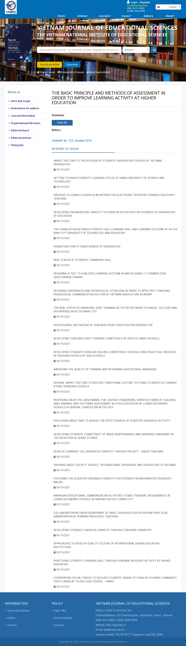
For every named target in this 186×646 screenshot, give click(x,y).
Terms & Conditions (18, 610)
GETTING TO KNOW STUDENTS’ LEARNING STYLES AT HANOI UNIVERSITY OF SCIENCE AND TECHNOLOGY (109, 179)
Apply (154, 50)
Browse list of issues (72, 72)
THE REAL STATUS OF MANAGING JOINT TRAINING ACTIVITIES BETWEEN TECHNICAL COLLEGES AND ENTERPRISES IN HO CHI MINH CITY (115, 309)
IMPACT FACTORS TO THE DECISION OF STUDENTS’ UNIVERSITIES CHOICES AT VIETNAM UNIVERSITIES (108, 162)
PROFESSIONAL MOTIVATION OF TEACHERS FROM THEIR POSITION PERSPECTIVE (103, 325)
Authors (148, 16)
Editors (11, 617)
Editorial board (20, 130)
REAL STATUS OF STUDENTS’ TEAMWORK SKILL (83, 260)
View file (62, 122)
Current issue (47, 72)
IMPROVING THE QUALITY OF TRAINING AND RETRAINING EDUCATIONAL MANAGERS (105, 369)
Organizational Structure (25, 123)
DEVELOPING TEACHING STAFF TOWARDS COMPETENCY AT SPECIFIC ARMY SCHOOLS (106, 338)
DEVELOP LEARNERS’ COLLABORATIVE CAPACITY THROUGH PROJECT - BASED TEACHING (108, 451)
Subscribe (72, 64)
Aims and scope (20, 101)
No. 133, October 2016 (77, 140)
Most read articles (99, 72)
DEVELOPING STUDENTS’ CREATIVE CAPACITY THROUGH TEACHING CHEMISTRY (103, 530)
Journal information (23, 115)
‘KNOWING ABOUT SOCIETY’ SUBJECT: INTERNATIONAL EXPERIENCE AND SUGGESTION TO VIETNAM (114, 465)
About (169, 16)
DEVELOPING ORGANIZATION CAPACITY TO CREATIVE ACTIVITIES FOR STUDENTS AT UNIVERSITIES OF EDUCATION (114, 214)
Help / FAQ (60, 610)
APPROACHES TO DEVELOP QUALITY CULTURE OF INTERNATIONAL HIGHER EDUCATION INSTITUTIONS (106, 545)
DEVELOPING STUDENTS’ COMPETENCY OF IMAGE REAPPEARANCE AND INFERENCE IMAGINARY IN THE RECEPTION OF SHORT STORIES (113, 436)
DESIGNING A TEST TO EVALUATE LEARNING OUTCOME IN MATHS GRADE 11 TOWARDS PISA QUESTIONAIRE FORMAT (110, 275)
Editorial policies (21, 137)
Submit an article (49, 64)
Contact (12, 625)
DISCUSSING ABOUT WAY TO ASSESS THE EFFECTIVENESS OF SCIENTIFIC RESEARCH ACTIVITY (112, 420)
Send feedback (63, 617)
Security (59, 625)
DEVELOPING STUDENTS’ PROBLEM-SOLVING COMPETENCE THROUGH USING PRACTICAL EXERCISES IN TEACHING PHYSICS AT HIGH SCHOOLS (115, 353)
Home (61, 16)
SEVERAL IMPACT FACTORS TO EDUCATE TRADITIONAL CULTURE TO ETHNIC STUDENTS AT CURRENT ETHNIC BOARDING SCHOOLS (115, 384)
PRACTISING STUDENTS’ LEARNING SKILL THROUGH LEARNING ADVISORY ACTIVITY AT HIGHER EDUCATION (112, 562)
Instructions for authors (25, 108)
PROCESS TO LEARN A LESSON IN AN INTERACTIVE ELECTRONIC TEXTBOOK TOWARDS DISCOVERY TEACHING (114, 196)
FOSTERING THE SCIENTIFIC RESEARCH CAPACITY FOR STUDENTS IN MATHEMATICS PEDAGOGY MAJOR (112, 480)
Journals (103, 16)
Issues (126, 16)
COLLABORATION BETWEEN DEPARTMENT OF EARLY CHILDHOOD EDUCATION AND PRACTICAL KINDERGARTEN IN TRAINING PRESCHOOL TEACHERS (111, 514)
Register (145, 2)
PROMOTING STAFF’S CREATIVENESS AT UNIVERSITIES (87, 246)
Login (133, 2)
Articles (82, 16)
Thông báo (17, 145)
